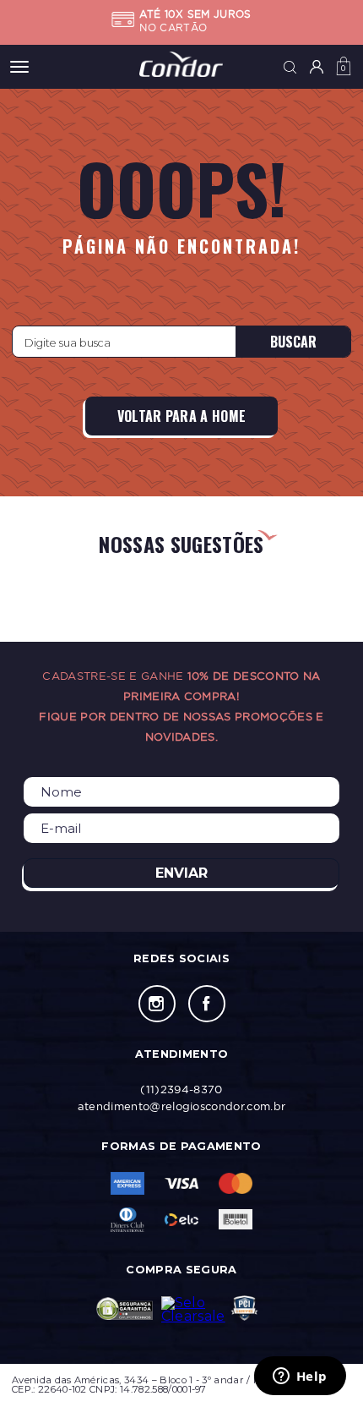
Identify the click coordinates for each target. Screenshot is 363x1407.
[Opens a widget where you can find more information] (299, 1377)
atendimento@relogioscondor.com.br (182, 1106)
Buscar (293, 341)
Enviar (181, 873)
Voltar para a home (182, 416)
